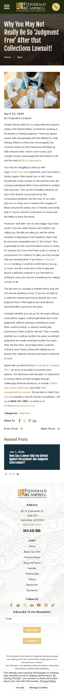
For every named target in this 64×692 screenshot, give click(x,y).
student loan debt (19, 172)
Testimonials (32, 573)
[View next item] (18, 474)
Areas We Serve (32, 562)
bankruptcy (23, 387)
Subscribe (32, 630)
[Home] (30, 6)
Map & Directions (32, 524)
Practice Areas (32, 557)
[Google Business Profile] (18, 605)
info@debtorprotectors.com (19, 405)
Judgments (25, 413)
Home (32, 546)
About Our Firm (32, 551)
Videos (32, 579)
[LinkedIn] (32, 605)
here (6, 396)
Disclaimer (32, 590)
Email (8, 618)
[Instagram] (46, 605)
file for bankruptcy (31, 160)
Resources (32, 584)
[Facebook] (11, 605)
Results (32, 568)
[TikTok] (52, 605)
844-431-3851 (32, 531)
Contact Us (32, 640)
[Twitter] (25, 605)
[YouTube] (39, 605)
